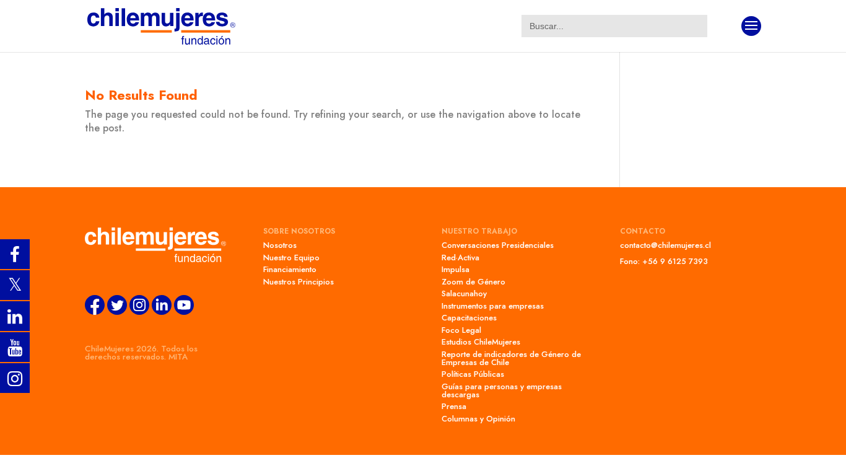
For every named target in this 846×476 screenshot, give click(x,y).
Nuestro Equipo (291, 257)
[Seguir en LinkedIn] (162, 312)
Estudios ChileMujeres (481, 342)
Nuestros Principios (298, 282)
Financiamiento (289, 269)
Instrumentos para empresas (493, 306)
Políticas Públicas (473, 374)
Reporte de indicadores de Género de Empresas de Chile (511, 358)
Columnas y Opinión (478, 419)
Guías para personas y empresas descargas (502, 390)
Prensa (454, 406)
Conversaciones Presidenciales (498, 245)
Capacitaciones (469, 318)
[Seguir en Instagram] (139, 312)
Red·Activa (460, 257)
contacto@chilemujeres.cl (665, 245)
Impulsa (455, 269)
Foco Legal (461, 330)
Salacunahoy (464, 293)
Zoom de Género (473, 282)
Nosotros (280, 245)
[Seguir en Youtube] (184, 312)
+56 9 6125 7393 (675, 261)
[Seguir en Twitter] (117, 312)
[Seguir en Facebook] (95, 312)
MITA (178, 357)
